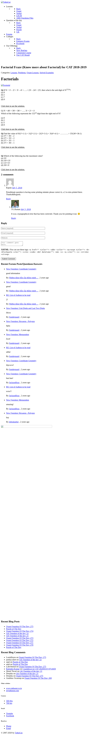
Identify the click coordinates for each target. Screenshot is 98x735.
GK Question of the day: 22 (17, 633)
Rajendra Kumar (13, 669)
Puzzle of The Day (13, 629)
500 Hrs (9, 701)
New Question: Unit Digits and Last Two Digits (25, 308)
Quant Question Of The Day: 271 (19, 643)
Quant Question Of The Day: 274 (19, 631)
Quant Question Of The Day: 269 (38, 678)
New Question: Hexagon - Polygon (20, 321)
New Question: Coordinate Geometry (21, 269)
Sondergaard (14, 317)
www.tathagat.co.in (14, 688)
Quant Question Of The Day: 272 (19, 640)
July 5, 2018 (17, 188)
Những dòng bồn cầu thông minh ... (23, 278)
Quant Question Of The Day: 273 (19, 638)
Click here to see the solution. (13, 106)
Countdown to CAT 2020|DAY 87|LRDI (39, 669)
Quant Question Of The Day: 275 (19, 626)
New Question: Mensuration (17, 334)
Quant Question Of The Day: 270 (19, 645)
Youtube (9, 713)
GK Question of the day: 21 (17, 636)
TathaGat (18, 733)
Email (8, 728)
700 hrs (9, 703)
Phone (8, 726)
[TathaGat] (5, 2)
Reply (8, 199)
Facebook (10, 716)
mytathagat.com (12, 691)
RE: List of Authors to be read (18, 295)
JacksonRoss (14, 382)
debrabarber (14, 422)
